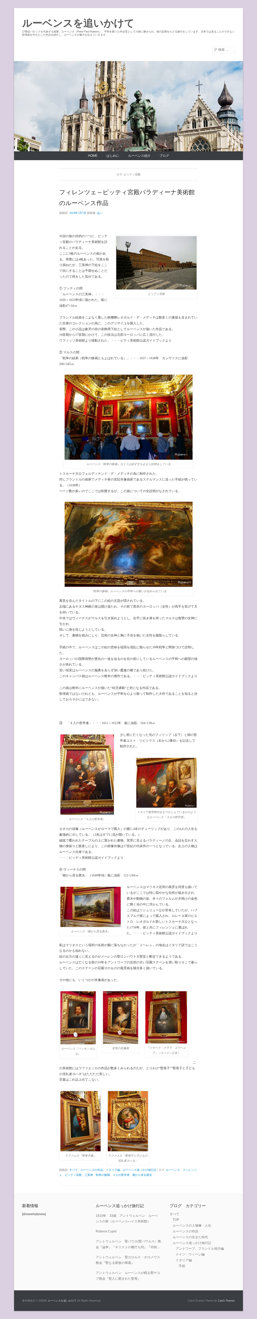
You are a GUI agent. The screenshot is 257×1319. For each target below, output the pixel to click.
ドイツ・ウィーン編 (190, 1254)
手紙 (182, 1266)
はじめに (112, 155)
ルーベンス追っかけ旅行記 (139, 1169)
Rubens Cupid (106, 1231)
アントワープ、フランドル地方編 (200, 1248)
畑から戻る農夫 (142, 1174)
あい (100, 212)
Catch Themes (226, 1300)
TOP (176, 1219)
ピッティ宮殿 (73, 1174)
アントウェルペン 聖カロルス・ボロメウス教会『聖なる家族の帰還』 (128, 1260)
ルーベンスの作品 (92, 1169)
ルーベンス (173, 1169)
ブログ (164, 155)
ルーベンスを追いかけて (78, 23)
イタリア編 (113, 1169)
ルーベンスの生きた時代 (190, 1237)
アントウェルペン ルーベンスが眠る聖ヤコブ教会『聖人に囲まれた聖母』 (128, 1275)
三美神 (89, 1174)
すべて (73, 1169)
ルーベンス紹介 (139, 155)
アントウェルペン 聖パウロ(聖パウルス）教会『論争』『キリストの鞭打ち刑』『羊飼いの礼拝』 (128, 1245)
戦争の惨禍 (103, 1174)
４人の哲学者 (121, 1174)
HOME (93, 155)
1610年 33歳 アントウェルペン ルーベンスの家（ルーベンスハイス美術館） (127, 1218)
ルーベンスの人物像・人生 (192, 1225)
